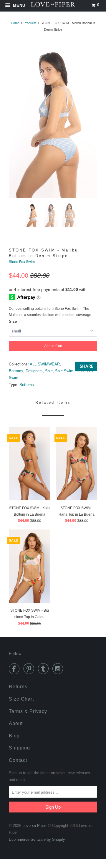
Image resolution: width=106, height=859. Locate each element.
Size (13, 321)
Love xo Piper (34, 825)
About (16, 723)
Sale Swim (64, 371)
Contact (18, 760)
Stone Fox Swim (22, 262)
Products (30, 23)
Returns (18, 686)
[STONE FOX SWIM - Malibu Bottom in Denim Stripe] (53, 119)
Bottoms (16, 371)
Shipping (19, 747)
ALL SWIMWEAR (45, 364)
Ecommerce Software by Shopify (37, 839)
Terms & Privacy (28, 711)
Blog (14, 735)
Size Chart (21, 698)
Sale (49, 371)
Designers (34, 371)
